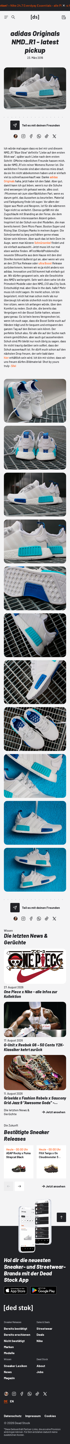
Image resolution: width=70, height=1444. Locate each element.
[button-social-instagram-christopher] (15, 136)
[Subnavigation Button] (6, 17)
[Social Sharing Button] (15, 125)
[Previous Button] (8, 1186)
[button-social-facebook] (31, 136)
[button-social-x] (54, 136)
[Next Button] (19, 1186)
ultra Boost (45, 263)
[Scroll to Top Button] (61, 1217)
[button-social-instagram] (23, 136)
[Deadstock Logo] (35, 17)
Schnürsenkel (42, 242)
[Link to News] (13, 17)
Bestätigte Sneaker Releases (26, 1135)
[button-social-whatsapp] (39, 136)
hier (6, 357)
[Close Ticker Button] (63, 5)
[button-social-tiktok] (46, 136)
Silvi (13, 366)
